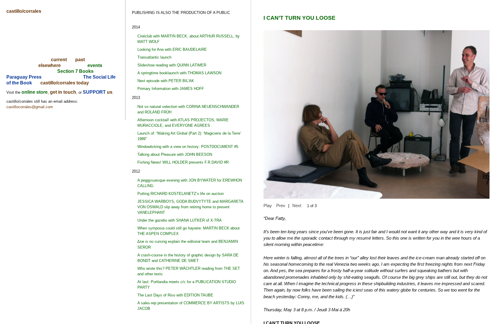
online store (34, 92)
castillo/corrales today (64, 82)
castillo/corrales (23, 11)
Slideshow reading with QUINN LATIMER (171, 65)
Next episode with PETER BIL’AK (165, 81)
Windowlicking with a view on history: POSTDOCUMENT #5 (187, 146)
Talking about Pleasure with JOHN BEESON (174, 154)
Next (296, 205)
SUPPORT (95, 92)
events (94, 65)
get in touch (63, 92)
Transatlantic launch (154, 57)
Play (267, 205)
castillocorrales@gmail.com (29, 107)
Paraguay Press (24, 77)
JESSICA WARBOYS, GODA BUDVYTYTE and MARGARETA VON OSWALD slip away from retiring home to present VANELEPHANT (190, 207)
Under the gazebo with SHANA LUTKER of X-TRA (179, 220)
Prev (280, 205)
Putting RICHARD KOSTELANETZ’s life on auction (180, 193)
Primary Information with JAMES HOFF (170, 88)
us (109, 92)
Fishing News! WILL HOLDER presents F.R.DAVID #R (183, 162)
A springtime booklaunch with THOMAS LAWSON (179, 73)
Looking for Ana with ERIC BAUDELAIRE (172, 49)
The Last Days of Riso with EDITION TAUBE (175, 295)
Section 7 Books (75, 71)
